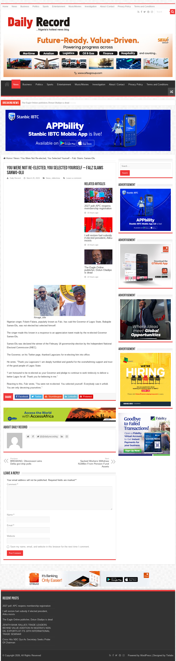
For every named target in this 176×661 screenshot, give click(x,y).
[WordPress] (148, 12)
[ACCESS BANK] (59, 414)
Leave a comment (73, 178)
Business (24, 6)
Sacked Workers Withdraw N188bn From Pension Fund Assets (93, 463)
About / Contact (107, 6)
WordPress (145, 655)
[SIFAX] (88, 55)
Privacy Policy (124, 6)
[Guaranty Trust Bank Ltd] (88, 578)
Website (11, 536)
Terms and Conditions (144, 6)
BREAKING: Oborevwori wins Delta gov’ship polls (26, 461)
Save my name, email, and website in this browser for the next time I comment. (50, 546)
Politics (35, 6)
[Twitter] (144, 12)
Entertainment (58, 6)
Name (10, 514)
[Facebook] (141, 12)
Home (5, 6)
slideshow (56, 178)
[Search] (172, 11)
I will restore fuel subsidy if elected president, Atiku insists (98, 238)
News (14, 6)
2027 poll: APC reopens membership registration (98, 207)
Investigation (91, 6)
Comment (12, 484)
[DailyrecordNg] (37, 22)
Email (10, 525)
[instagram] (152, 12)
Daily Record (15, 178)
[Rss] (138, 12)
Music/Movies (75, 6)
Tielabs (169, 655)
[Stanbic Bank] (88, 130)
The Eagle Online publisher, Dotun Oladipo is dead (45, 102)
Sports (46, 6)
